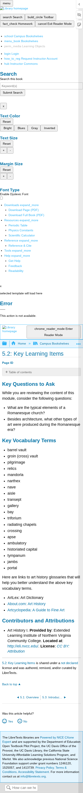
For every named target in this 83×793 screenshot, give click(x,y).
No (25, 721)
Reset (7, 121)
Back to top (9, 684)
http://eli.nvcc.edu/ (22, 646)
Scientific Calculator (22, 235)
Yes (10, 721)
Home (22, 343)
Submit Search (13, 92)
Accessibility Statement (33, 772)
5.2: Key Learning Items (18, 663)
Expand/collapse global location (78, 342)
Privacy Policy (45, 767)
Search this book (11, 79)
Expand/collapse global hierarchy (7, 343)
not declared (69, 663)
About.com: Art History (26, 604)
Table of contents (20, 372)
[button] (15, 266)
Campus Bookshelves (54, 343)
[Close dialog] (2, 309)
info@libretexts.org (33, 776)
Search (8, 788)
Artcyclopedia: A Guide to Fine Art (35, 610)
